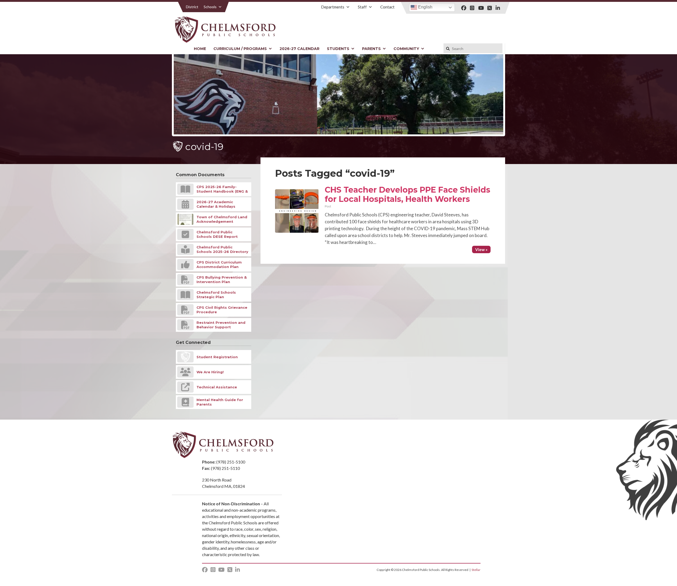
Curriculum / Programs (240, 48)
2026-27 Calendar (299, 48)
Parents (371, 48)
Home (200, 48)
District (192, 6)
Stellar (476, 570)
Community (406, 48)
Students (338, 48)
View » (481, 249)
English (424, 7)
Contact (387, 6)
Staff (362, 6)
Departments (332, 6)
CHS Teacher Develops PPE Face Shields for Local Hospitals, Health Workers (407, 194)
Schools (210, 6)
